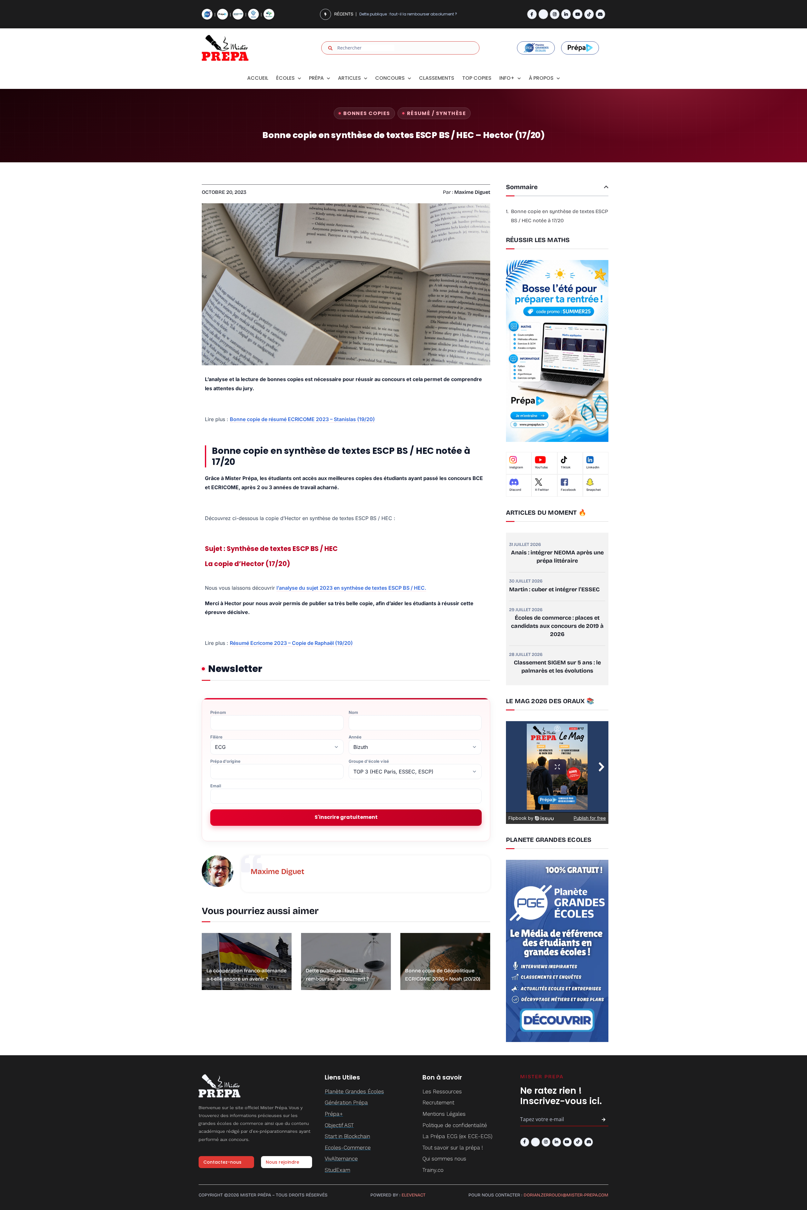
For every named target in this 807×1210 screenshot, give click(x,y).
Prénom (218, 712)
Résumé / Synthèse (436, 113)
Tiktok (566, 467)
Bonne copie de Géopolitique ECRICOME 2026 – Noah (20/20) (417, 14)
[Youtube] (577, 14)
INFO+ (506, 78)
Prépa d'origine (225, 761)
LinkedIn (592, 467)
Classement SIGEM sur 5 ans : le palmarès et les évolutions (557, 666)
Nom (353, 712)
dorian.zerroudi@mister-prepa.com (566, 1195)
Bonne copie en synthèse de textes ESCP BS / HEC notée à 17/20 (559, 215)
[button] (606, 186)
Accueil (257, 78)
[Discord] (600, 14)
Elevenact (414, 1195)
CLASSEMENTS (436, 78)
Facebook (568, 490)
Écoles (285, 78)
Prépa (316, 78)
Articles (349, 78)
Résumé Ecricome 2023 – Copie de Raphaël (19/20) (291, 643)
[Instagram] (555, 14)
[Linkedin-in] (566, 14)
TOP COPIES (476, 78)
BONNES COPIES (366, 113)
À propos (541, 78)
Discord (515, 490)
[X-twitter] (543, 14)
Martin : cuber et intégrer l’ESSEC (554, 589)
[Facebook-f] (532, 14)
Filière (216, 737)
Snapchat (593, 490)
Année (355, 737)
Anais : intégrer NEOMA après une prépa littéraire (557, 556)
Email (215, 786)
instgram (516, 467)
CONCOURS (390, 78)
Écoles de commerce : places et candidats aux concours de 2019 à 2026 (557, 626)
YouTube (541, 467)
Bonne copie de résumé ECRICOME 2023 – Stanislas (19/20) (302, 419)
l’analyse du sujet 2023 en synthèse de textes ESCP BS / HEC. (351, 588)
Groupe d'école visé (369, 761)
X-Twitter (542, 490)
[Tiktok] (589, 14)
